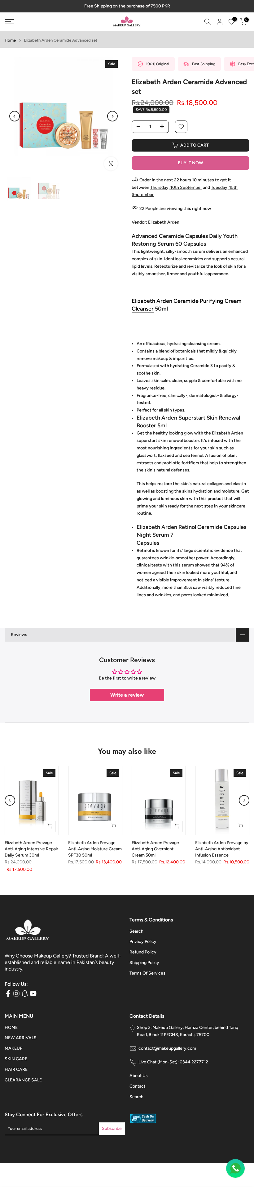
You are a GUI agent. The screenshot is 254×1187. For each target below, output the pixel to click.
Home (10, 46)
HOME (11, 1032)
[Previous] (14, 121)
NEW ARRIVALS (21, 1043)
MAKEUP (13, 1054)
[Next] (112, 121)
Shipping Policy (144, 968)
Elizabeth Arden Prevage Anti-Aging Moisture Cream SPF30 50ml (95, 854)
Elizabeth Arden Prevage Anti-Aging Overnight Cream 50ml (155, 854)
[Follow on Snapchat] (24, 999)
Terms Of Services (147, 978)
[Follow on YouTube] (33, 999)
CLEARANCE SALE (23, 1085)
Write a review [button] (127, 700)
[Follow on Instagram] (16, 999)
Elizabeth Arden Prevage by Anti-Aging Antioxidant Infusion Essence (221, 854)
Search (136, 936)
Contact (137, 1091)
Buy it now (190, 168)
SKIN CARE (16, 1064)
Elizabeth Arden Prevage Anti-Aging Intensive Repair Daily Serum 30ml (31, 854)
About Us (138, 1081)
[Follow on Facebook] (8, 999)
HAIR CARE (16, 1074)
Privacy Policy (142, 947)
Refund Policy (142, 957)
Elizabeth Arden (163, 227)
